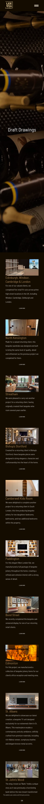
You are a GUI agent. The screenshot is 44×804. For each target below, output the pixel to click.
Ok (22, 800)
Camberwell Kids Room (19, 498)
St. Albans (11, 711)
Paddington (12, 558)
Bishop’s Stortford (16, 446)
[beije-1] (9, 2)
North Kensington (16, 338)
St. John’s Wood (15, 779)
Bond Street (12, 615)
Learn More (22, 308)
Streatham (12, 394)
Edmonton (12, 663)
